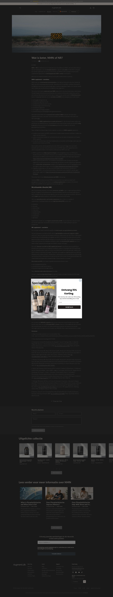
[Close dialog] (80, 280)
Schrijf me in (69, 307)
